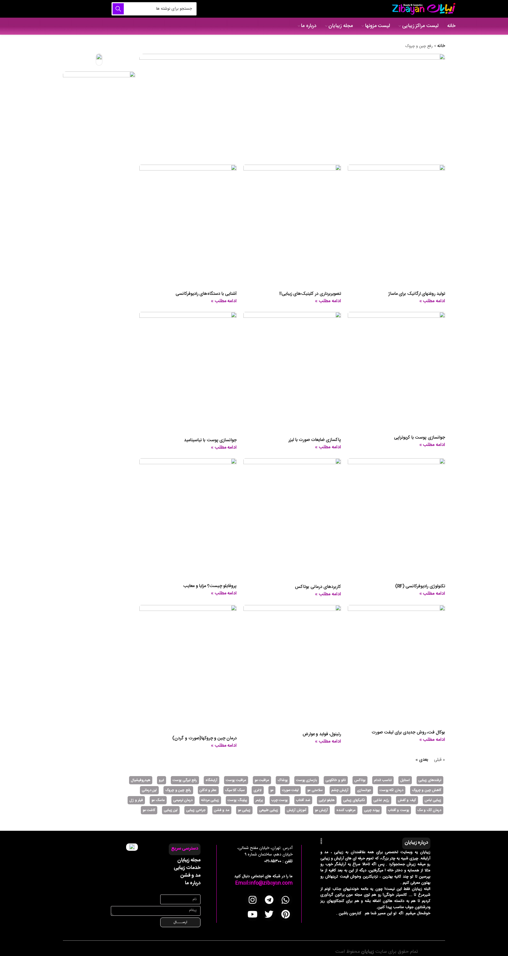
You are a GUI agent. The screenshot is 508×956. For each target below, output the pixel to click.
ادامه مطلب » (432, 301)
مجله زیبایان (188, 860)
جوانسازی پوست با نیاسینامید (210, 440)
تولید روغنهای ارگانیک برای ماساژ (416, 294)
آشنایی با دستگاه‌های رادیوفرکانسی (206, 294)
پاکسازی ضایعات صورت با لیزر (314, 440)
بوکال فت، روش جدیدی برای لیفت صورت (408, 732)
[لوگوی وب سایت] (422, 9)
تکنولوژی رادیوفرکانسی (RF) (420, 586)
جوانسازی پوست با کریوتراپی (419, 437)
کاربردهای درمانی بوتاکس (318, 587)
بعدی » (421, 759)
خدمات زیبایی (187, 868)
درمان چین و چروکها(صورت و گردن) (204, 738)
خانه (441, 46)
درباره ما (192, 883)
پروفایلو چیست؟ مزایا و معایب (210, 586)
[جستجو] (118, 8)
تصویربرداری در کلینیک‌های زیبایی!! (310, 294)
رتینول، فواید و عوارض (322, 734)
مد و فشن (190, 875)
